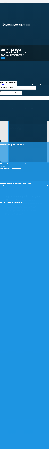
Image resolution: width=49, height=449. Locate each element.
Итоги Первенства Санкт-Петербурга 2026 (6, 87)
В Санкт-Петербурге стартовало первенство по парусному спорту (10, 92)
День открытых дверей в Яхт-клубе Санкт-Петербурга (8, 82)
